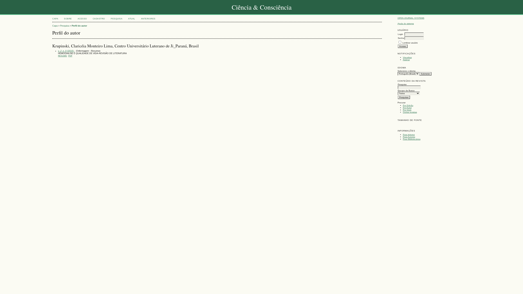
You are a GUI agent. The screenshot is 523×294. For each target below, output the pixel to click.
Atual (131, 19)
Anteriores (148, 19)
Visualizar (407, 57)
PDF (70, 56)
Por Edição (408, 105)
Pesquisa (116, 19)
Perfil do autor (79, 25)
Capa (55, 19)
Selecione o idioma (407, 71)
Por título (407, 110)
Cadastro (99, 19)
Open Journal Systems (411, 18)
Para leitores (409, 135)
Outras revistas (410, 112)
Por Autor (407, 108)
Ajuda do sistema (406, 23)
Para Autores (409, 137)
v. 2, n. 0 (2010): (66, 51)
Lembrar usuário (410, 43)
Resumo (62, 56)
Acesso (82, 19)
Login (400, 34)
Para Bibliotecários (411, 139)
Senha (401, 38)
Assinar (406, 60)
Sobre (68, 19)
